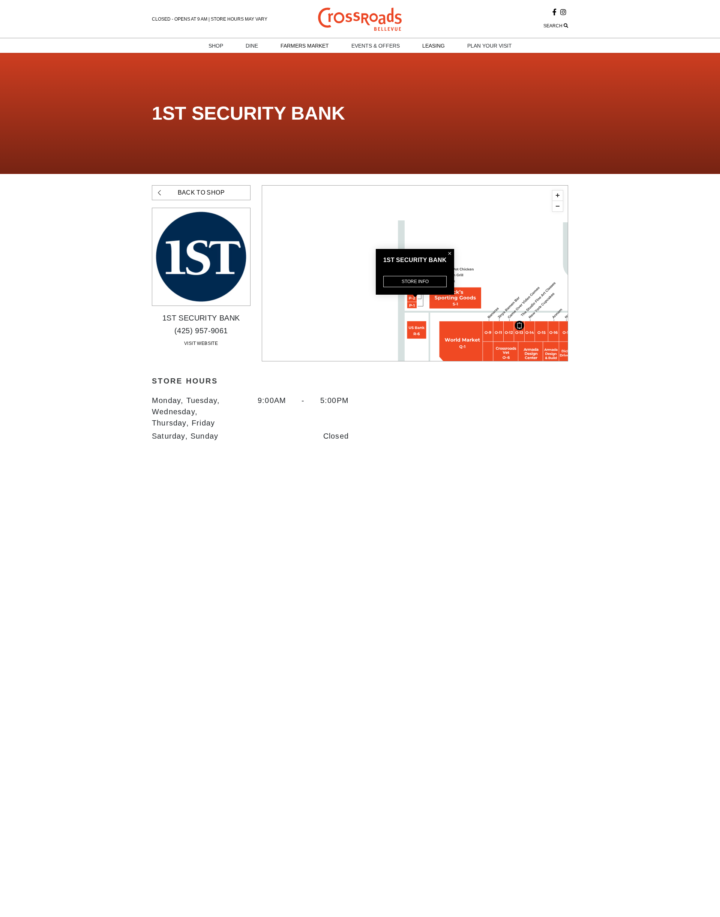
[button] (502, 25)
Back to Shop (201, 192)
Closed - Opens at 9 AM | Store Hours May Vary (209, 19)
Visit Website (201, 343)
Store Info (414, 281)
